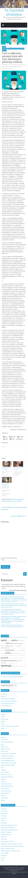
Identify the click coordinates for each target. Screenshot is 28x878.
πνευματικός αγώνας (9, 660)
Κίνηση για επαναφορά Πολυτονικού (10, 726)
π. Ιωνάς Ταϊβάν (5, 853)
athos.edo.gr (4, 809)
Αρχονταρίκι (4, 823)
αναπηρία (16, 655)
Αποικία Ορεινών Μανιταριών (8, 698)
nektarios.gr (3, 816)
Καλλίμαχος (3, 770)
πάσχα (2, 668)
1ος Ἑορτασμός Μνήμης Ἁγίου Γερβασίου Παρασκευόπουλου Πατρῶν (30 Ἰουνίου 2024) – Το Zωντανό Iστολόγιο (13, 611)
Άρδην (2, 724)
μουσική (4, 657)
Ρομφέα (3, 857)
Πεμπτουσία (4, 855)
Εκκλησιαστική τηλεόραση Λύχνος (9, 830)
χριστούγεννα (15, 666)
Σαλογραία (3, 795)
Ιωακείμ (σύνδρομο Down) (7, 703)
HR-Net (2, 717)
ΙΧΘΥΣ (2, 767)
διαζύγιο (15, 645)
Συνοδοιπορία (4, 798)
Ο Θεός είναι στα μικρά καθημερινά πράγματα (12, 676)
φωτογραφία (15, 663)
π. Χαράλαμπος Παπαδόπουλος (16, 648)
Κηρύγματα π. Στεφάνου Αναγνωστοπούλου (12, 843)
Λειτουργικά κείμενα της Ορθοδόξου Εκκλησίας (12, 846)
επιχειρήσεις (15, 66)
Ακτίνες (2, 744)
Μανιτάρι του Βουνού (6, 774)
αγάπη (14, 640)
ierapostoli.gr (4, 813)
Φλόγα (2, 860)
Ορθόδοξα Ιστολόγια (6, 784)
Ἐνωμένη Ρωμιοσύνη (6, 834)
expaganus (3, 737)
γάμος (8, 646)
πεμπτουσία (16, 658)
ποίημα (23, 658)
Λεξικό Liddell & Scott (6, 705)
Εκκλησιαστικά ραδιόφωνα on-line (9, 825)
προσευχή (6, 665)
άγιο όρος (9, 66)
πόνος (25, 666)
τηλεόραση (10, 658)
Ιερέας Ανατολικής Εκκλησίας (8, 765)
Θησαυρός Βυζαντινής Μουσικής (9, 701)
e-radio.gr (3, 714)
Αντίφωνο (3, 696)
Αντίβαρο (3, 721)
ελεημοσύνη (3, 643)
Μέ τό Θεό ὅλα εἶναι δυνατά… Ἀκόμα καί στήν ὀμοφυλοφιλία (5, 485)
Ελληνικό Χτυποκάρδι (6, 832)
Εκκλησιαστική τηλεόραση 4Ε (8, 827)
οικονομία (21, 666)
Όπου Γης (3, 781)
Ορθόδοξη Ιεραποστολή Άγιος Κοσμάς (10, 850)
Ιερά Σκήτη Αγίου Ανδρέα (7, 841)
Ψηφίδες (3, 800)
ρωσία (20, 658)
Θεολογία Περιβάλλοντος (7, 758)
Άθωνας (3, 820)
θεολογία (13, 643)
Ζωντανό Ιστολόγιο (18, 64)
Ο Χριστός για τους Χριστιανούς (6, 468)
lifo (21, 426)
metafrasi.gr (4, 694)
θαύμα (11, 663)
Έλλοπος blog (4, 751)
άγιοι (8, 643)
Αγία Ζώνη (3, 818)
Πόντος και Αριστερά (6, 791)
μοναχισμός (9, 68)
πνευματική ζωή (5, 648)
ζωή (23, 640)
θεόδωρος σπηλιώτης (8, 501)
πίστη (7, 653)
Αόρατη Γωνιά (4, 746)
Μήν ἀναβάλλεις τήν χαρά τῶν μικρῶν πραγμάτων (14, 508)
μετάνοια (9, 640)
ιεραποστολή (11, 655)
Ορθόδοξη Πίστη (5, 788)
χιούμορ (8, 663)
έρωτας (19, 646)
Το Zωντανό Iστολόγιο (14, 12)
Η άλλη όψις (4, 839)
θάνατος (19, 640)
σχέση (4, 640)
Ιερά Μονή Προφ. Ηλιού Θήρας (8, 763)
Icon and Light (4, 739)
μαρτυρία (3, 646)
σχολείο (24, 648)
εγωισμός (25, 643)
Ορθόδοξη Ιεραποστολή (7, 786)
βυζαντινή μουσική (15, 653)
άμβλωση (23, 655)
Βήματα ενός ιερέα (5, 749)
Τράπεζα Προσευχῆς (18, 626)
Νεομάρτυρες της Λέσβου (7, 777)
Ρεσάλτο (3, 728)
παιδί (11, 646)
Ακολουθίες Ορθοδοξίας (7, 742)
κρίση (19, 655)
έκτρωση (3, 650)
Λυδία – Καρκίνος (5, 772)
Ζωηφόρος (3, 837)
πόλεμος (6, 655)
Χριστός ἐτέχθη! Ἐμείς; (19, 516)
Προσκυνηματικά (5, 793)
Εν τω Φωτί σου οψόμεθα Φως (8, 753)
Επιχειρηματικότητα (12, 48)
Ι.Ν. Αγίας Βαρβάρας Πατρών (8, 760)
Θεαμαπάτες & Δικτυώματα (7, 756)
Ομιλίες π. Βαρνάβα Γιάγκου (8, 848)
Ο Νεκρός (3, 779)
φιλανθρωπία (17, 650)
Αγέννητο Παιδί (4, 719)
